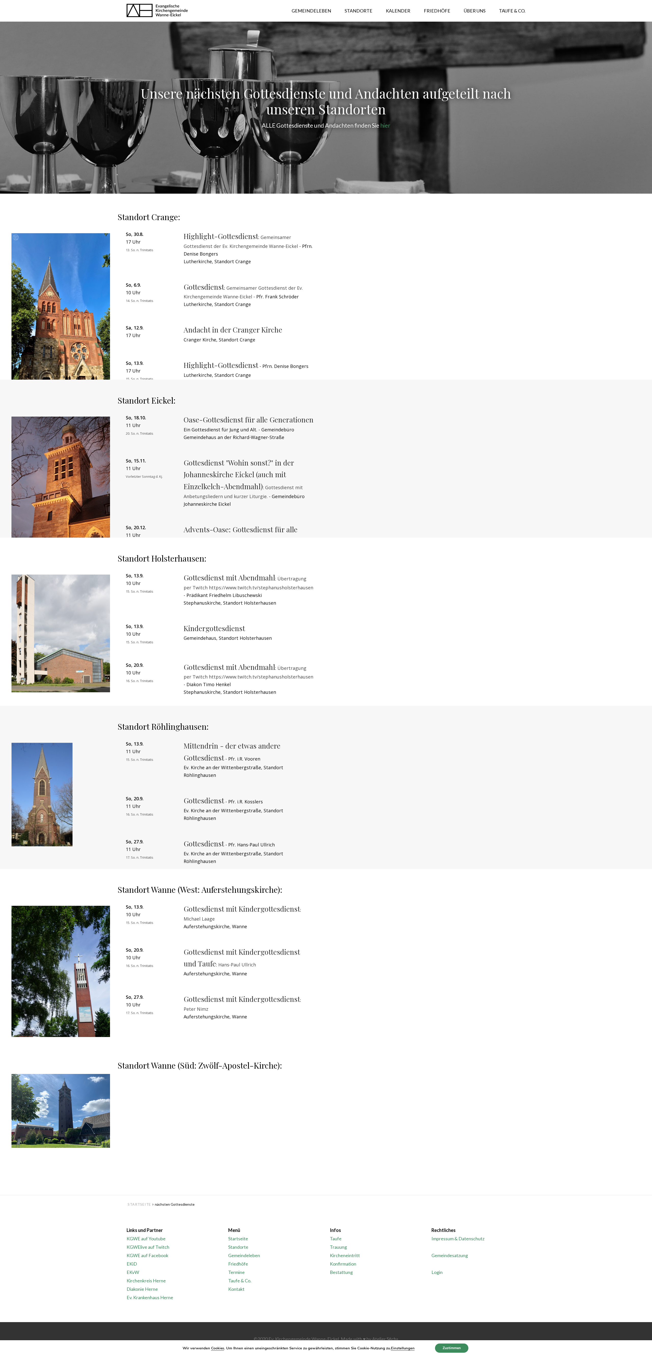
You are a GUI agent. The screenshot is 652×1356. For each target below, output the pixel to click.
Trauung (338, 1247)
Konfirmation (343, 1264)
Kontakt (236, 1289)
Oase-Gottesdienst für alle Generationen (249, 419)
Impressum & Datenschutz (457, 1238)
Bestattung (341, 1272)
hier (385, 125)
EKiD (132, 1264)
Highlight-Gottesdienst (221, 236)
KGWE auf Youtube (146, 1238)
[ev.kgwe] (157, 11)
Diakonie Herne (142, 1289)
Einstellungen (403, 1348)
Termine (236, 1272)
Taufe (336, 1238)
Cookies (217, 1348)
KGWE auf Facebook (147, 1255)
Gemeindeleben (244, 1255)
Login (437, 1272)
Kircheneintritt (345, 1255)
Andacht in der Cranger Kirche (233, 329)
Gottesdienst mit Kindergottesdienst (242, 908)
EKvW (133, 1272)
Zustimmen (452, 1348)
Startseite (139, 1204)
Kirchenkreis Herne (146, 1280)
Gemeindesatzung (449, 1255)
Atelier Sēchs (385, 1339)
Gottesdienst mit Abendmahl (229, 577)
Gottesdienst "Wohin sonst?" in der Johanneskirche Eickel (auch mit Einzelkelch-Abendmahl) (239, 474)
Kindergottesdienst (214, 628)
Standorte (238, 1247)
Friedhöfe (238, 1264)
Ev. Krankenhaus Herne (150, 1297)
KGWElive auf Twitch (148, 1247)
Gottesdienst (204, 286)
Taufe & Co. (239, 1280)
